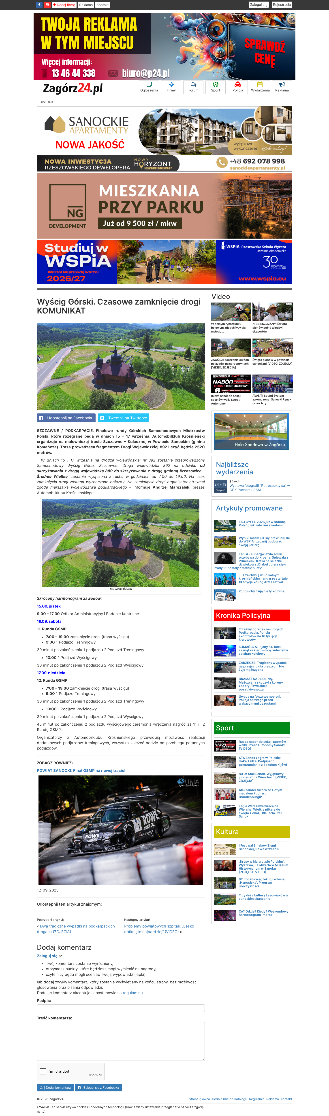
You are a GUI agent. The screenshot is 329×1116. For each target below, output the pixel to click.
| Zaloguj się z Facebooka (100, 1087)
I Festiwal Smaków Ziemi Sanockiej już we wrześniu (259, 847)
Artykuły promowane (249, 508)
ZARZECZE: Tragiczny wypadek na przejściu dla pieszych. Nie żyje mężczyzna (263, 666)
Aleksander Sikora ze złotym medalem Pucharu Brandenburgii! (260, 793)
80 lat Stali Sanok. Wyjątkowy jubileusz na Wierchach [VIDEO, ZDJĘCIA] (263, 777)
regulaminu (133, 993)
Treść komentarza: (54, 1018)
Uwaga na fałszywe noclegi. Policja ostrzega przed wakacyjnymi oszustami (260, 700)
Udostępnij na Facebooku (69, 418)
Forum (193, 90)
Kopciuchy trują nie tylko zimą (261, 591)
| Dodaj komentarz (57, 1087)
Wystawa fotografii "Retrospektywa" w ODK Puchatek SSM (260, 486)
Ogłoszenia (149, 90)
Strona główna (199, 1099)
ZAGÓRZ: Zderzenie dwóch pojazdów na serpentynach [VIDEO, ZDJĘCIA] (230, 363)
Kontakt (103, 5)
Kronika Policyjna (243, 615)
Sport (215, 90)
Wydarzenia (260, 90)
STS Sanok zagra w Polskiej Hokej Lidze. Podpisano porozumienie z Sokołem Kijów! (263, 761)
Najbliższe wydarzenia (234, 468)
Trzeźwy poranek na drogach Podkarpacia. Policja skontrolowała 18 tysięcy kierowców (261, 634)
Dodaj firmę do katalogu (229, 1099)
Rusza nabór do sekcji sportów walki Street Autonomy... (226, 399)
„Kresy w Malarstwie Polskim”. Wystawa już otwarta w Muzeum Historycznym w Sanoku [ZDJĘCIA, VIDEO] (263, 867)
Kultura (227, 832)
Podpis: (44, 1000)
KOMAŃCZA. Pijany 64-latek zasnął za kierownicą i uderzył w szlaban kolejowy (263, 650)
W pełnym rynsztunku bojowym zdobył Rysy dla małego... (228, 327)
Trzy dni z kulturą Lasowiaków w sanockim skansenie (263, 896)
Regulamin (256, 1099)
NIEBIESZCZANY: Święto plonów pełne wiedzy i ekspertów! (269, 327)
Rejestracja (282, 4)
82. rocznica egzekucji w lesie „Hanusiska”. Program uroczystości (261, 882)
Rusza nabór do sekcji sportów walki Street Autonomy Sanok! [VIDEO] (262, 745)
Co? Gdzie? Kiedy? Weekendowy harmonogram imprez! (263, 913)
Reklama (86, 5)
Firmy (171, 90)
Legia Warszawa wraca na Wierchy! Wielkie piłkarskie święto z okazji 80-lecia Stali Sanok (260, 811)
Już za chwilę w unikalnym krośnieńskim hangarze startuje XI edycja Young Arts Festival (263, 578)
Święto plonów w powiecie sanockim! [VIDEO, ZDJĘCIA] (272, 361)
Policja (238, 90)
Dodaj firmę (65, 5)
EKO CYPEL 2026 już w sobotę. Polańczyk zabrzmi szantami (262, 523)
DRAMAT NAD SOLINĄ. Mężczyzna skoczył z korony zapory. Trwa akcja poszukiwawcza (261, 684)
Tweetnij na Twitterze (127, 418)
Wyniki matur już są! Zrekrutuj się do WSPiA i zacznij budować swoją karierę (264, 541)
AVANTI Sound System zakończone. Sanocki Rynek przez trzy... (271, 399)
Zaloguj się (258, 4)
